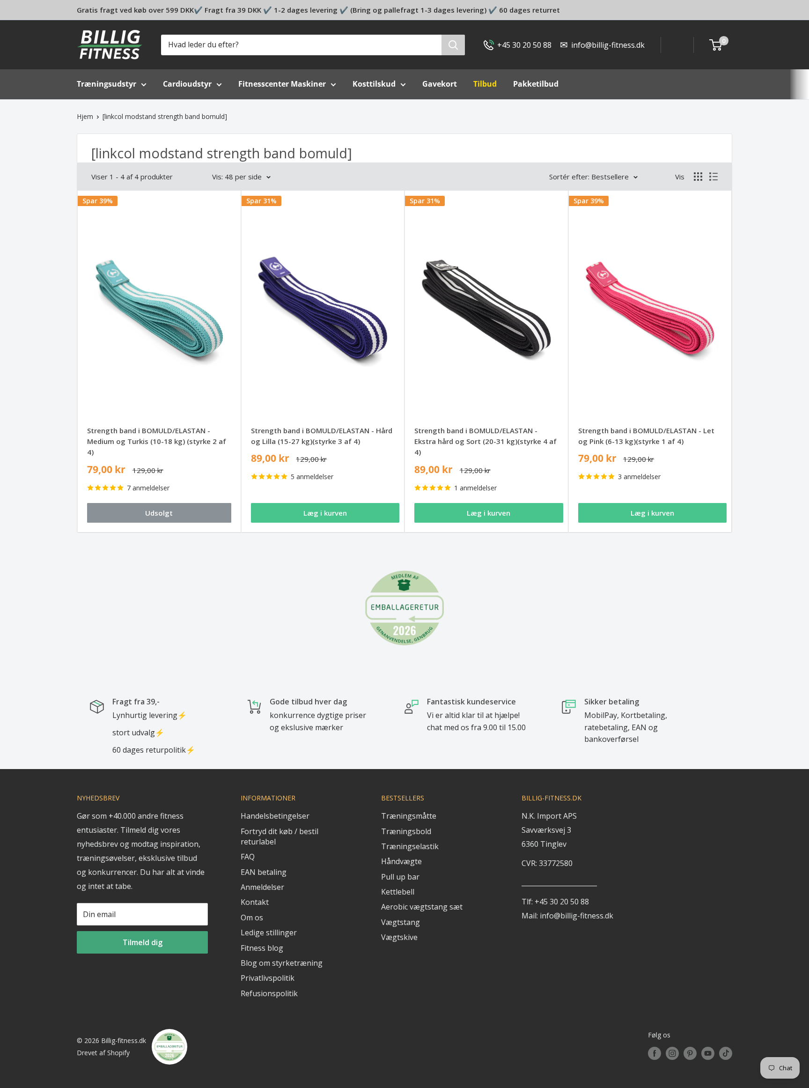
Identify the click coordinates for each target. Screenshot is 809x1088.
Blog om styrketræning (282, 963)
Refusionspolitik (269, 993)
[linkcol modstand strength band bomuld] (165, 116)
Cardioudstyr (187, 84)
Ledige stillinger (269, 932)
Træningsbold (406, 831)
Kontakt (255, 902)
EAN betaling (264, 872)
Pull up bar (400, 877)
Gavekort (439, 84)
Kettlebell (397, 892)
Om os (252, 917)
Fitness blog (262, 948)
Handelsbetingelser (275, 816)
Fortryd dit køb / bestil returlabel (279, 836)
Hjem (85, 116)
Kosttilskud (374, 84)
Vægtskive (399, 937)
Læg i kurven (325, 513)
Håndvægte (401, 861)
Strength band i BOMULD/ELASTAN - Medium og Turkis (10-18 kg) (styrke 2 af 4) (156, 441)
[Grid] (698, 176)
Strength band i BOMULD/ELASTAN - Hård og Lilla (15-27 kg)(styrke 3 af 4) (321, 436)
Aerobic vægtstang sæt (422, 907)
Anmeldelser (262, 887)
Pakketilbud (536, 84)
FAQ (248, 856)
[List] (713, 176)
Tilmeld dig (142, 942)
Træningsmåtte (408, 816)
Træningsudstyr (106, 84)
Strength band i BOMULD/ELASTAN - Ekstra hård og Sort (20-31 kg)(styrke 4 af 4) (485, 441)
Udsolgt (159, 513)
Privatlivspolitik (267, 978)
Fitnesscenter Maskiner (282, 84)
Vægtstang (400, 922)
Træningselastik (410, 846)
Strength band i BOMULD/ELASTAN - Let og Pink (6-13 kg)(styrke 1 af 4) (646, 436)
